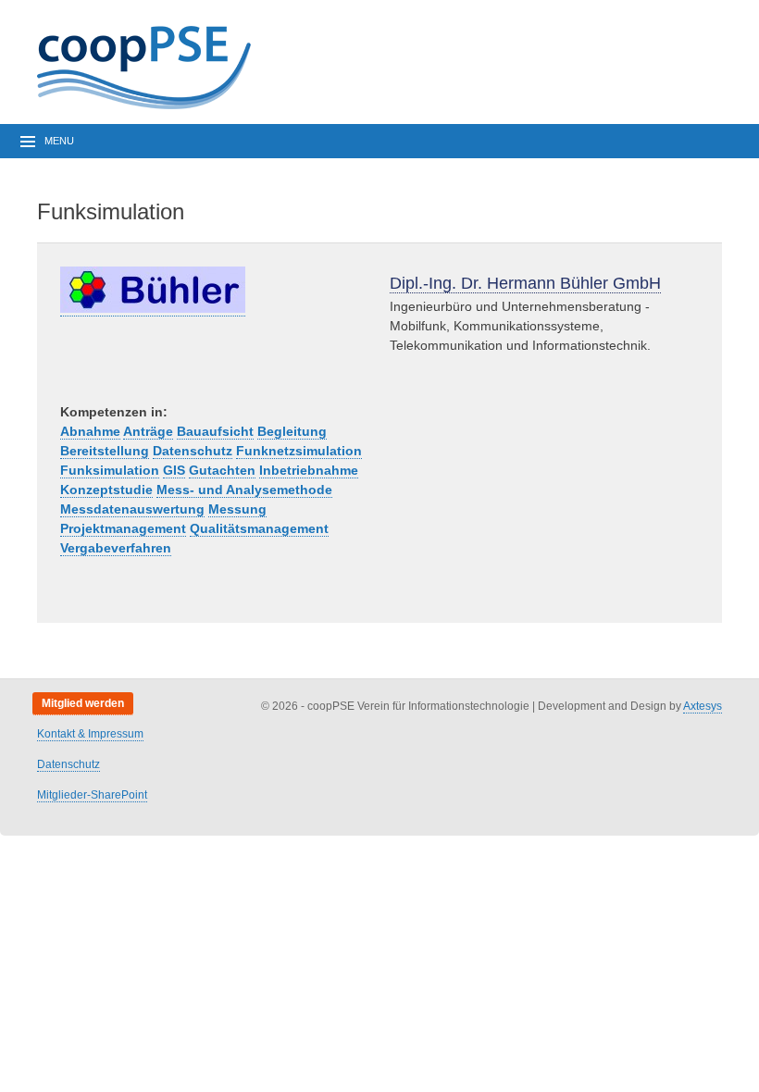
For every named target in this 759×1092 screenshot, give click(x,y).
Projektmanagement (123, 528)
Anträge (148, 431)
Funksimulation (109, 470)
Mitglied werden (83, 703)
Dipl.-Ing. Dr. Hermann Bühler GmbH (525, 283)
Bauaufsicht (215, 431)
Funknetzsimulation (299, 450)
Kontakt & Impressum (90, 733)
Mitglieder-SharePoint (92, 794)
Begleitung (292, 431)
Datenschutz (192, 450)
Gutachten (222, 470)
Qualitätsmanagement (259, 528)
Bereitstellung (104, 450)
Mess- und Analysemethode (244, 489)
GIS (174, 470)
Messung (237, 509)
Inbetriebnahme (308, 470)
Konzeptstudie (106, 489)
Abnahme (90, 431)
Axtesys (702, 706)
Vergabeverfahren (115, 547)
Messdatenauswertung (132, 509)
